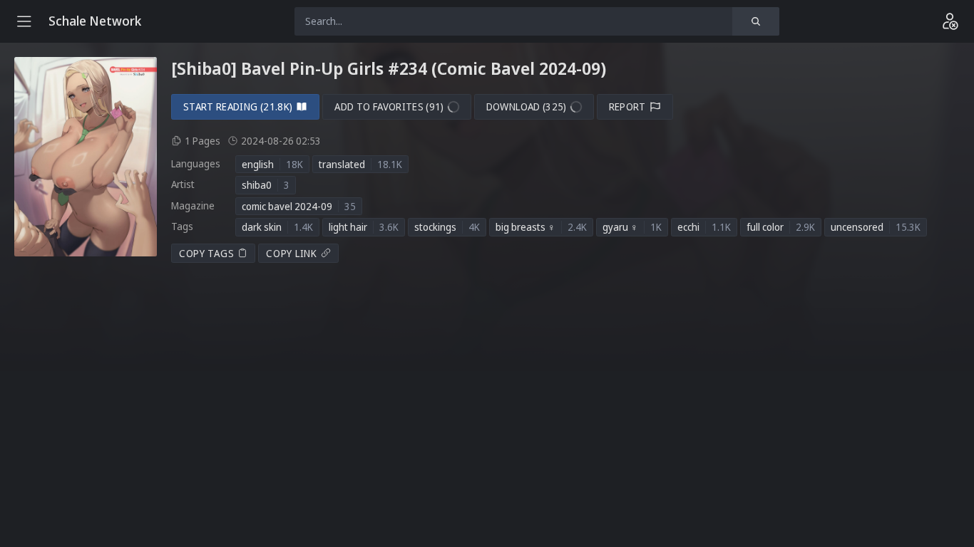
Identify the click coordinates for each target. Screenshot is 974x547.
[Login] (950, 21)
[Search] (755, 21)
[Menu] (24, 21)
